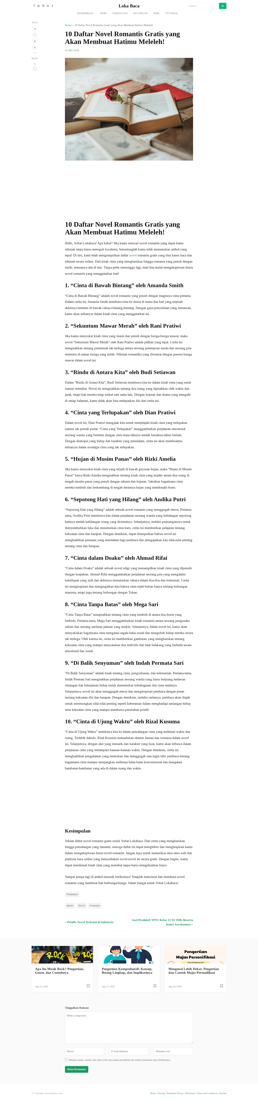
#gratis (70, 905)
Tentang (161, 1093)
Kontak (222, 1093)
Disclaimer (190, 1093)
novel (133, 255)
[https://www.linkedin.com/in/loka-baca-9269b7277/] (47, 5)
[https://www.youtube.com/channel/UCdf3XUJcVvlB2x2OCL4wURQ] (38, 5)
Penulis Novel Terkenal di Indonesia (90, 922)
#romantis (95, 905)
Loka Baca (129, 5)
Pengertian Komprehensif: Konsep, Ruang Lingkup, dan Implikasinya (127, 970)
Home (68, 25)
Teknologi (120, 13)
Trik (156, 13)
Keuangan (140, 13)
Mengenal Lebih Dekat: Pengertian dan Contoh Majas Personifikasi (193, 970)
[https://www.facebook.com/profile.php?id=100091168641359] (33, 5)
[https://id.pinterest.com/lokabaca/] (42, 5)
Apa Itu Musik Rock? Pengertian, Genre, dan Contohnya (59, 970)
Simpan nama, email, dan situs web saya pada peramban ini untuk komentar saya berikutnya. (120, 1059)
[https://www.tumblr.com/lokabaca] (51, 5)
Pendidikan (85, 13)
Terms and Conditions (207, 1093)
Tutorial (171, 13)
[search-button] (222, 6)
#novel (81, 905)
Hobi (103, 13)
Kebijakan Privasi (175, 1093)
